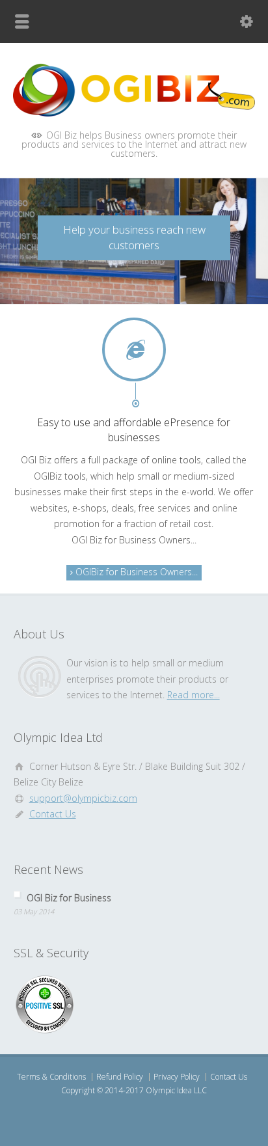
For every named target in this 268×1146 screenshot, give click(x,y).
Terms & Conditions (51, 1076)
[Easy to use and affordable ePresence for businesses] (134, 349)
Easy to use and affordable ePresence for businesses (133, 429)
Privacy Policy (177, 1076)
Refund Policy (119, 1076)
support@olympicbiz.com (83, 798)
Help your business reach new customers (134, 237)
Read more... (193, 695)
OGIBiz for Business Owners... (135, 572)
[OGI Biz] (134, 113)
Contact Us (52, 814)
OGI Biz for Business (69, 898)
